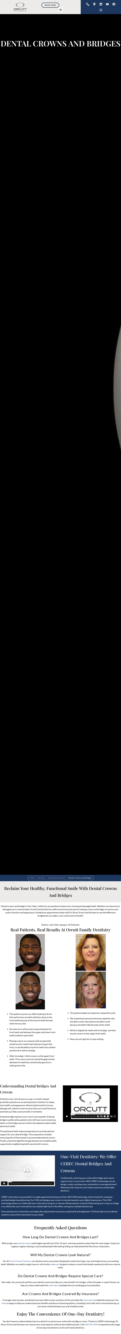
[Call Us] (88, 4)
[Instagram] (101, 10)
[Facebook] (114, 4)
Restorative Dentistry (57, 878)
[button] (60, 10)
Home (32, 878)
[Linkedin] (101, 4)
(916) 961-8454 (91, 1324)
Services (41, 878)
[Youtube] (107, 4)
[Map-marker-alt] (94, 4)
